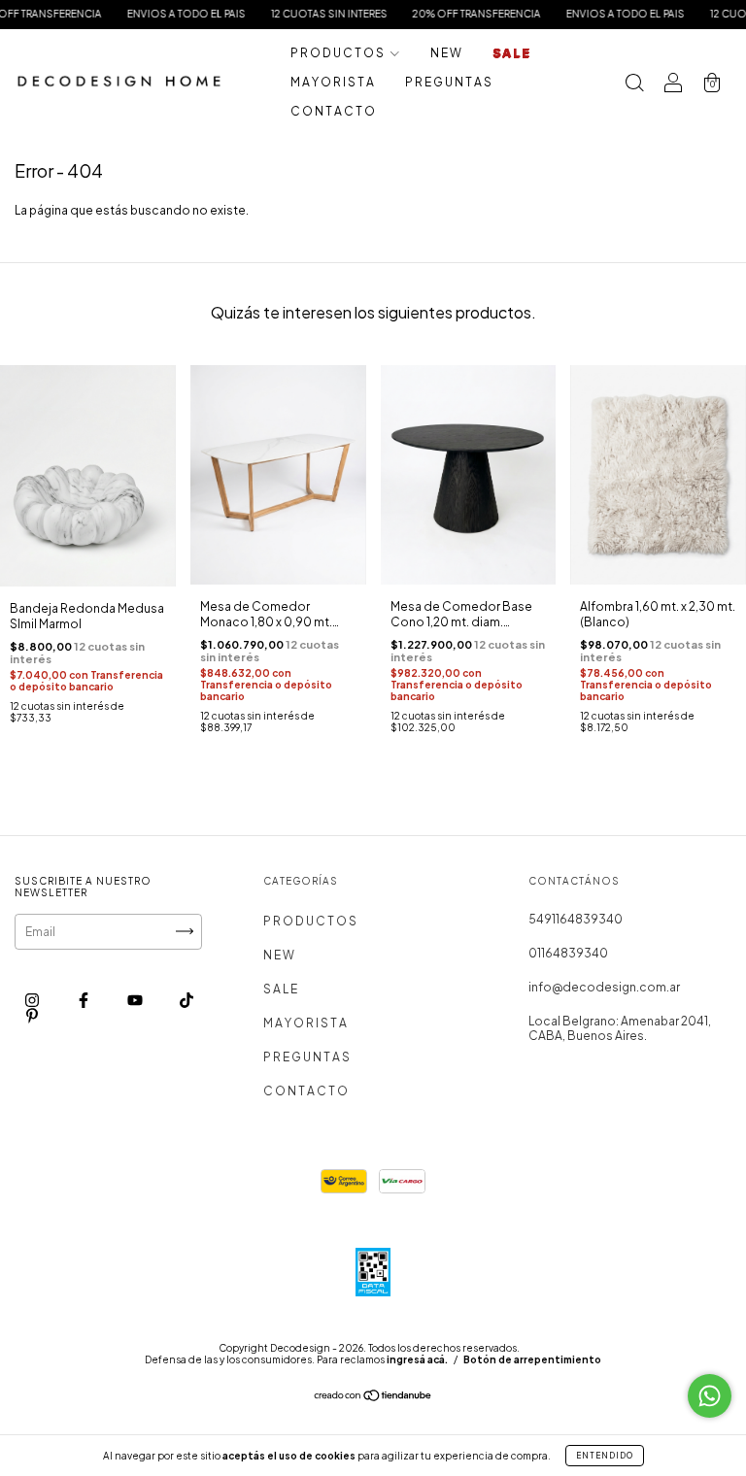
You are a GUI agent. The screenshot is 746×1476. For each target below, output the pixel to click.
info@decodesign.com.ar (604, 987)
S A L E (510, 53)
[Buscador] (634, 85)
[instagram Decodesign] (33, 999)
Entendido (604, 1455)
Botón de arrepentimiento (532, 1359)
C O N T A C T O (332, 111)
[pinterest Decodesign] (32, 1015)
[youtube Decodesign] (136, 999)
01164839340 (568, 953)
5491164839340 (575, 919)
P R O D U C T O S (338, 53)
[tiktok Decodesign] (186, 999)
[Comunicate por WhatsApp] (709, 1396)
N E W (445, 53)
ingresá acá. (417, 1359)
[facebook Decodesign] (84, 999)
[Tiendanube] (373, 1398)
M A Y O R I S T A (332, 82)
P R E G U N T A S (448, 82)
